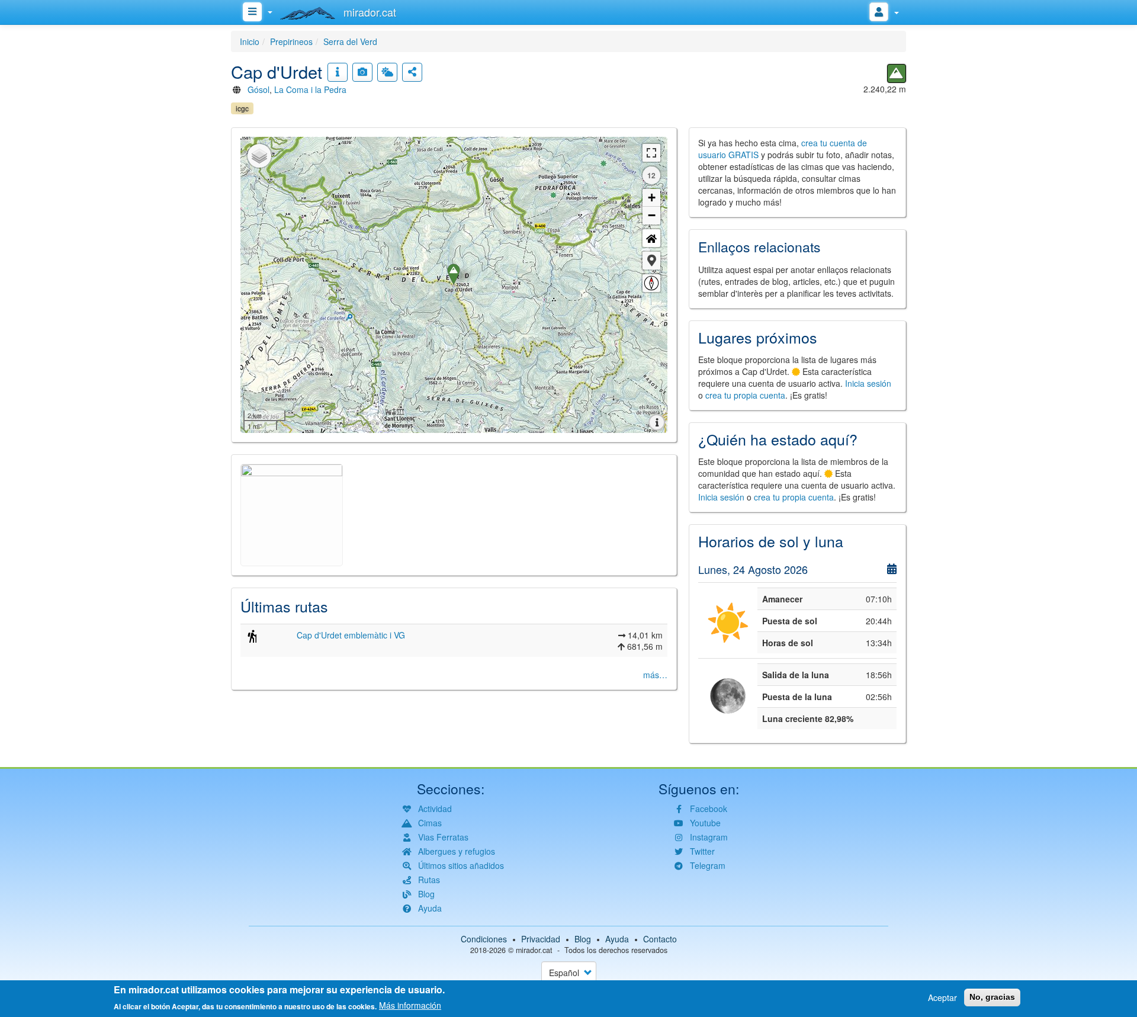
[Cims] (896, 73)
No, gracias (992, 997)
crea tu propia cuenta (745, 395)
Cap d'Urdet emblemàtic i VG (351, 635)
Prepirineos (291, 41)
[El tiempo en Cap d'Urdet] (387, 72)
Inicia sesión (868, 383)
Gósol (258, 89)
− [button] (652, 215)
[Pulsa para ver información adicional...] (337, 72)
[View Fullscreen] (651, 153)
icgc (242, 108)
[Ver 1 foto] (362, 72)
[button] (651, 261)
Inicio (249, 41)
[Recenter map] (651, 238)
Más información (410, 1005)
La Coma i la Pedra (310, 89)
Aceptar (942, 997)
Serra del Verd (350, 41)
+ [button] (652, 197)
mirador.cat (534, 950)
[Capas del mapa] (259, 156)
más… (655, 675)
